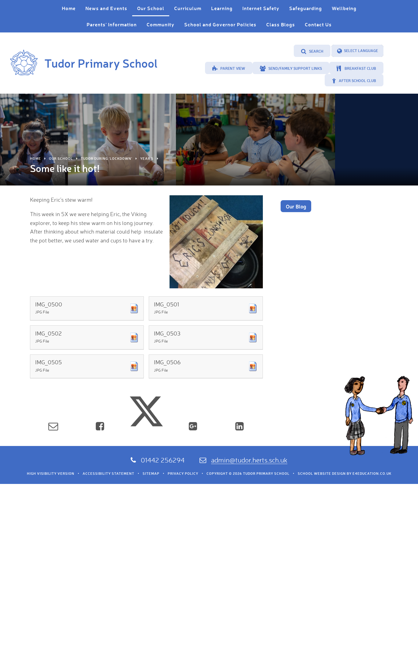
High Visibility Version (50, 473)
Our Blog (296, 206)
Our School (61, 158)
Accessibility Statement (108, 473)
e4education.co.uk (372, 473)
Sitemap (151, 473)
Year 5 (147, 158)
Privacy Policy (183, 473)
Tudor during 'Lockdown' (106, 158)
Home (35, 158)
